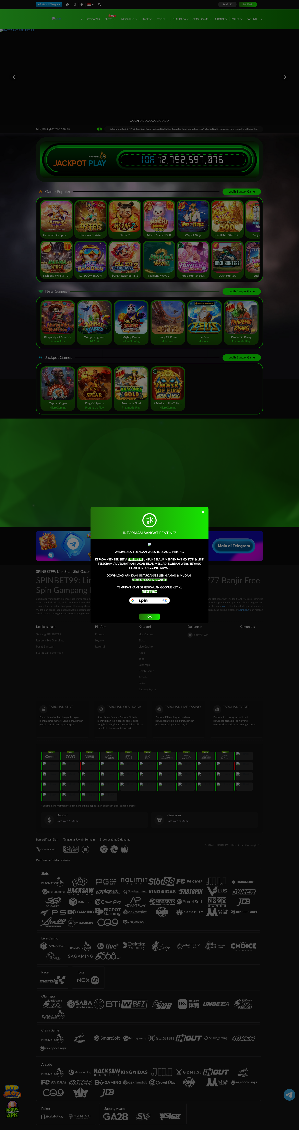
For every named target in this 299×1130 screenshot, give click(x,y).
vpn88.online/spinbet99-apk (149, 580)
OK (149, 616)
